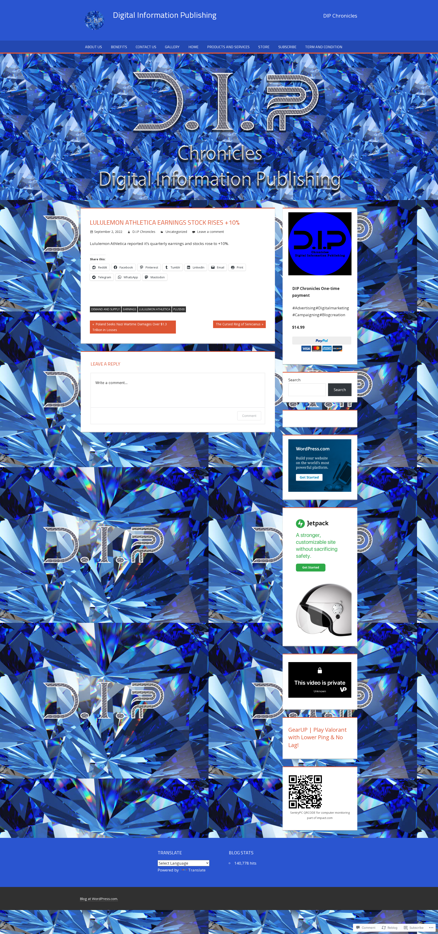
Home (193, 47)
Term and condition (323, 47)
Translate (197, 870)
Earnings (129, 309)
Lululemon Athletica (154, 309)
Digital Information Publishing (164, 14)
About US (93, 47)
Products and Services (228, 47)
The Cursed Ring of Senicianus (236, 325)
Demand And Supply (105, 309)
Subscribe (287, 47)
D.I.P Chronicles (143, 231)
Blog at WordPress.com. (99, 898)
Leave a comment (210, 231)
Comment (249, 416)
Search (294, 379)
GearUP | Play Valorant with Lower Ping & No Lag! (317, 737)
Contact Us (146, 47)
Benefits (119, 47)
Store (263, 47)
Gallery (172, 47)
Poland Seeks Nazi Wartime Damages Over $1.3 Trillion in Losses (128, 327)
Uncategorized (176, 231)
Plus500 (179, 309)
